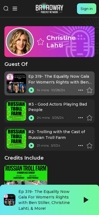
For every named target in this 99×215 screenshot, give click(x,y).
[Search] (6, 9)
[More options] (81, 90)
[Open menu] (15, 9)
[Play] (85, 200)
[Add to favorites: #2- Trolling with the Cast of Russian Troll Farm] (89, 146)
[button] (81, 90)
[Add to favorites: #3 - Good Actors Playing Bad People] (89, 118)
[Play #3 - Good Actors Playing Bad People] (31, 118)
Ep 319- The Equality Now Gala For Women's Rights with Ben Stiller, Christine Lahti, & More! (58, 82)
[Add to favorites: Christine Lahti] (40, 41)
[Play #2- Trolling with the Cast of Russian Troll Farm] (31, 146)
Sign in (87, 8)
